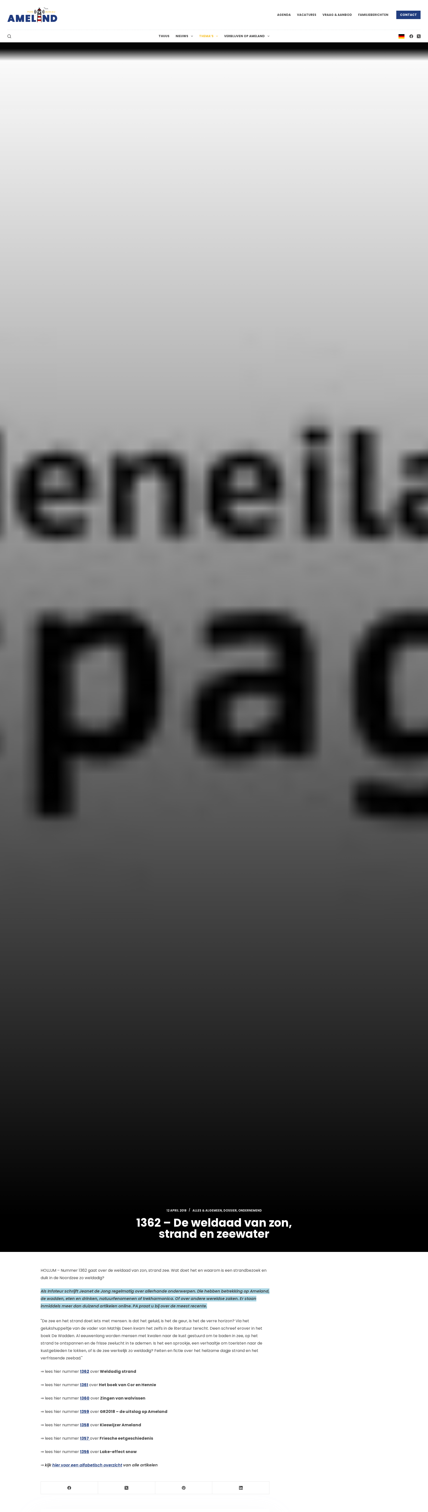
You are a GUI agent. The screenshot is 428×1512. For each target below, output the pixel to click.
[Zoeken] (9, 36)
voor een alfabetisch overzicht (87, 1465)
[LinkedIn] (240, 1488)
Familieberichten (373, 15)
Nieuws (182, 36)
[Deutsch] (401, 36)
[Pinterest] (184, 1488)
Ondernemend (250, 1210)
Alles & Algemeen (207, 1210)
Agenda (284, 15)
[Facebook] (411, 36)
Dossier (230, 1210)
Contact (408, 15)
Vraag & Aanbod (337, 15)
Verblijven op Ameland (244, 36)
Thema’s (206, 36)
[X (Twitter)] (419, 36)
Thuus (164, 36)
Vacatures (306, 15)
